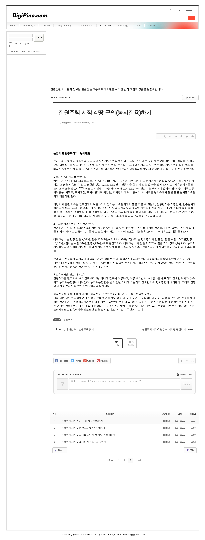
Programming (64, 25)
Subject (110, 414)
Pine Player (29, 25)
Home (13, 25)
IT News (46, 25)
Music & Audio (85, 25)
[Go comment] (187, 136)
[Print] (192, 136)
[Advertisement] (26, 78)
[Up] (176, 136)
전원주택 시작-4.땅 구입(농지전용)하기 (82, 420)
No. (54, 414)
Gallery (151, 25)
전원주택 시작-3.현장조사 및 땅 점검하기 (83, 427)
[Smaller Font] (170, 136)
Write (191, 450)
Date (180, 414)
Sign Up (15, 51)
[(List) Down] (181, 136)
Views (193, 414)
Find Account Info (30, 51)
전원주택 (67, 319)
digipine (166, 421)
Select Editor (185, 374)
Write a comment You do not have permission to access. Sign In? (106, 381)
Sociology (122, 25)
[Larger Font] (164, 136)
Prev (110, 460)
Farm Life (105, 25)
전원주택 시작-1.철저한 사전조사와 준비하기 (85, 441)
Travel (137, 25)
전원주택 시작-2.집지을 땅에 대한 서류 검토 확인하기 (89, 434)
